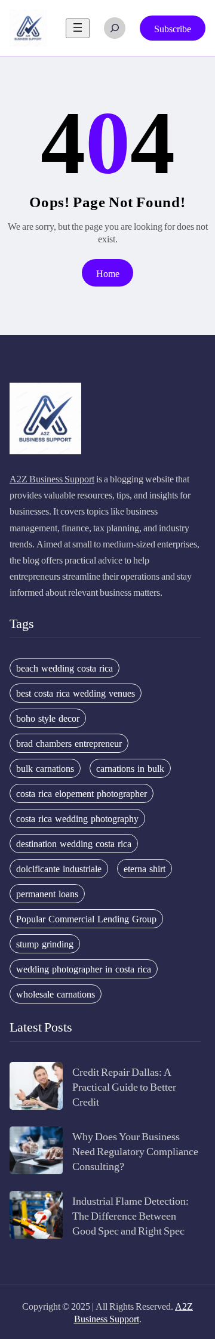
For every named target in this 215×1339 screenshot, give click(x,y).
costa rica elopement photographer (81, 793)
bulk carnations (45, 768)
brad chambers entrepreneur (69, 743)
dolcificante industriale (59, 869)
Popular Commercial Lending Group (86, 919)
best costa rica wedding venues (75, 693)
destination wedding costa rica (73, 843)
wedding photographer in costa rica (83, 969)
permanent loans (47, 894)
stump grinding (44, 944)
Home (107, 273)
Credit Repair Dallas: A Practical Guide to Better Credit (124, 1086)
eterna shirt (144, 869)
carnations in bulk (130, 768)
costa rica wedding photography (77, 818)
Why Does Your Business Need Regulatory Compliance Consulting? (135, 1150)
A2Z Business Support (52, 478)
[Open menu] (78, 28)
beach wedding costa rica (64, 668)
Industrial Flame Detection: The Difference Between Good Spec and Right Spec (130, 1215)
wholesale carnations (55, 994)
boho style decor (47, 718)
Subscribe (172, 28)
